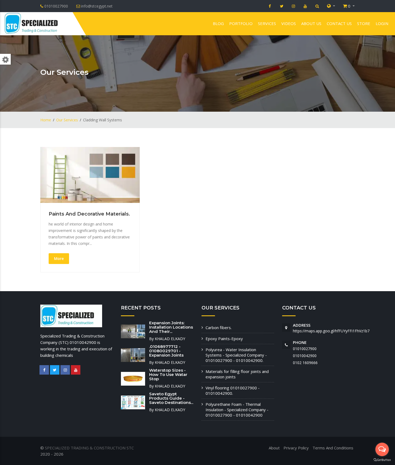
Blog (218, 23)
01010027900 (305, 348)
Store (363, 23)
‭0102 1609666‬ (305, 362)
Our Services (67, 119)
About (274, 447)
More (59, 258)
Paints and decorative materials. (89, 214)
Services (267, 23)
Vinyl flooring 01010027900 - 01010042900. (233, 390)
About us (311, 23)
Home (45, 119)
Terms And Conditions (333, 447)
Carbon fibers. (219, 327)
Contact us (339, 23)
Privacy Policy (296, 447)
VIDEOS (288, 23)
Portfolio (241, 23)
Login (382, 23)
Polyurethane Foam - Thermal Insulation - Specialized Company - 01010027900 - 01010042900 (237, 409)
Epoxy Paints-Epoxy (224, 338)
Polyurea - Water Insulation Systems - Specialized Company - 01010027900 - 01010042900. (236, 355)
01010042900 (305, 355)
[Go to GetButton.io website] (382, 459)
